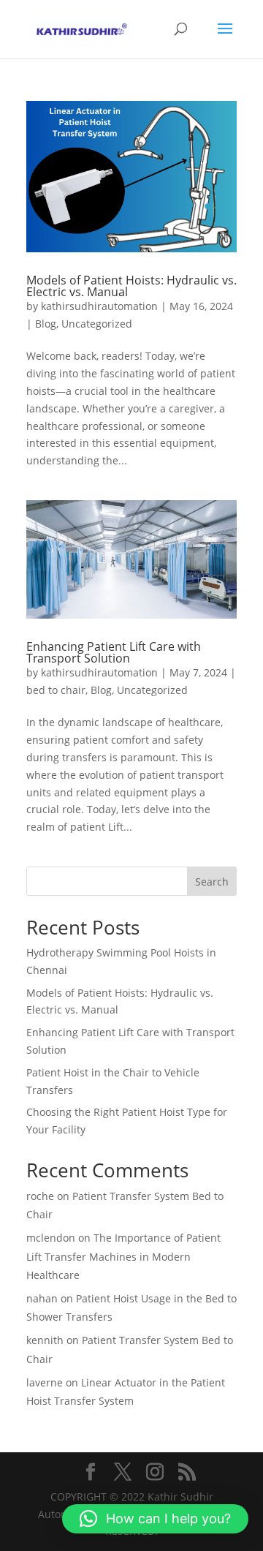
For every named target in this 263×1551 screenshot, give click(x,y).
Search (212, 881)
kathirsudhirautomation (99, 306)
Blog (45, 324)
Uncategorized (96, 324)
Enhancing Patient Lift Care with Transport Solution (113, 652)
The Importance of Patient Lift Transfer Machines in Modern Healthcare (123, 1256)
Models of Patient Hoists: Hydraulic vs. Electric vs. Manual (131, 286)
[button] (155, 1518)
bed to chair (55, 690)
